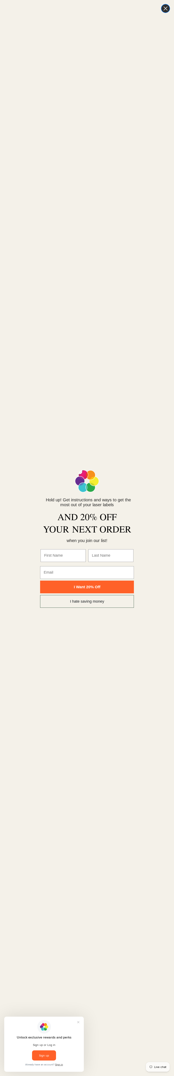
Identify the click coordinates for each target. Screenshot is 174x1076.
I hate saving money (87, 601)
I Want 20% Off (87, 587)
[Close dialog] (165, 8)
